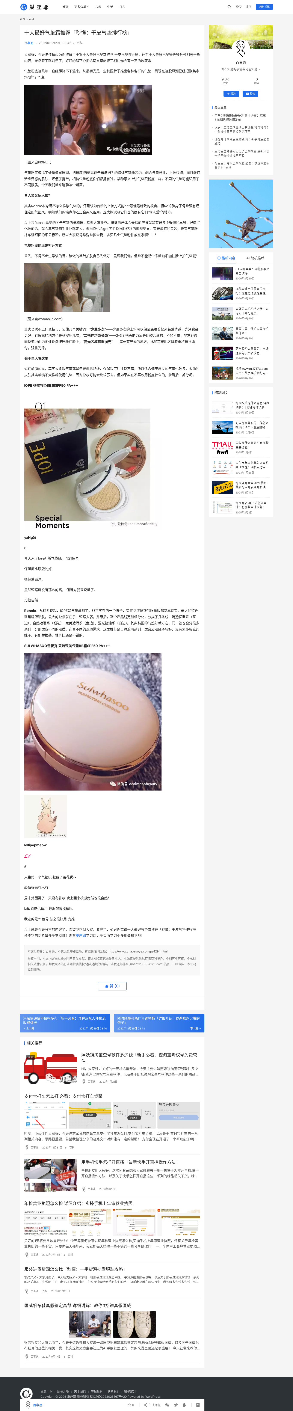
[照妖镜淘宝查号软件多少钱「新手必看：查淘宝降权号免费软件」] (50, 1068)
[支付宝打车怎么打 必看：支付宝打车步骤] (112, 1115)
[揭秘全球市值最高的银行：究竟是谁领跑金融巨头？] (222, 293)
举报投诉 (97, 1391)
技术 (98, 7)
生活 (110, 7)
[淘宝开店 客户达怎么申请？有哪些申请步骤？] (222, 507)
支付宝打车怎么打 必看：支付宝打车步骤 (63, 1096)
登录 (239, 7)
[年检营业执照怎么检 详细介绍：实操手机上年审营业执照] (112, 1222)
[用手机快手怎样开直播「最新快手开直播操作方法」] (50, 1175)
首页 (65, 7)
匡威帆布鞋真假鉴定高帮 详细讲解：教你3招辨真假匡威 (77, 1305)
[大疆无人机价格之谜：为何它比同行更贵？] (222, 313)
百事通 (28, 43)
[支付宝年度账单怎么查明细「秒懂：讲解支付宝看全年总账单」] (222, 467)
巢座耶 (81, 935)
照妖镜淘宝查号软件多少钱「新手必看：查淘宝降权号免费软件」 (139, 1058)
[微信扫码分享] (167, 1405)
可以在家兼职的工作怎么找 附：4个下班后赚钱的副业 (252, 427)
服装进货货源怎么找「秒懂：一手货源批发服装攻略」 (75, 1269)
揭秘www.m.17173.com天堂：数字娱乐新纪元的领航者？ (252, 373)
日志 (122, 7)
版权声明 (63, 1391)
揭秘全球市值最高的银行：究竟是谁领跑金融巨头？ (252, 293)
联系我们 (113, 1391)
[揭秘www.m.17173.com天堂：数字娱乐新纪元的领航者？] (222, 373)
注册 (249, 7)
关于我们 (80, 1391)
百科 (80, 43)
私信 (252, 93)
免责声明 (47, 1391)
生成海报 (154, 1405)
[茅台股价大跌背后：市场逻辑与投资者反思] (222, 353)
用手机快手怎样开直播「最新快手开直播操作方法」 (130, 1162)
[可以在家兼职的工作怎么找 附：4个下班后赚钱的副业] (222, 427)
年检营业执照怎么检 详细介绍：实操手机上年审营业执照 (78, 1203)
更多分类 (80, 7)
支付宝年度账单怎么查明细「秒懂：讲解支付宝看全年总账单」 (252, 467)
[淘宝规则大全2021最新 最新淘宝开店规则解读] (222, 487)
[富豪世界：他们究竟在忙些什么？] (222, 333)
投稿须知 (130, 1391)
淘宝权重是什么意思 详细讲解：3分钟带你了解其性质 (252, 407)
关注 (233, 93)
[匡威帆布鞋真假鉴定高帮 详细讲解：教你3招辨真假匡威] (112, 1324)
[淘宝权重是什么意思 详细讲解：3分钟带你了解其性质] (222, 407)
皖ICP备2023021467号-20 (108, 1396)
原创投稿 (264, 6)
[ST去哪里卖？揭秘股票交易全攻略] (222, 273)
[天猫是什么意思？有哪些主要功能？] (222, 447)
